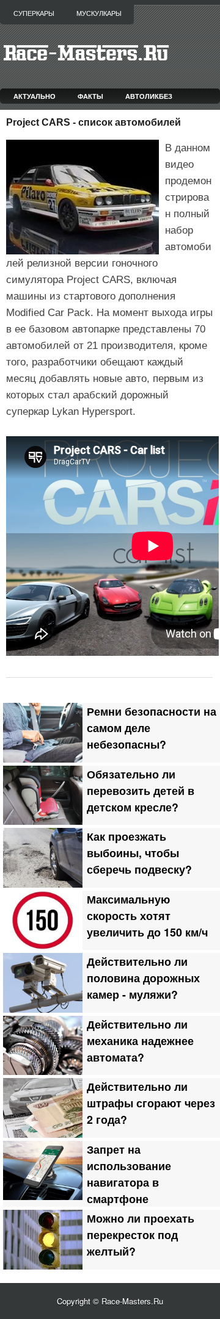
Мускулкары (99, 13)
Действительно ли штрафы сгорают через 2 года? (151, 1103)
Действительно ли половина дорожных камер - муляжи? (143, 978)
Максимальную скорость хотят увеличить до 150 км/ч (147, 915)
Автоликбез (148, 96)
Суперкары (33, 13)
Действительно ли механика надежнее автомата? (140, 1040)
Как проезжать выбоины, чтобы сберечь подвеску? (139, 852)
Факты (90, 96)
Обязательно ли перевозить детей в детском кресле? (140, 790)
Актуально (34, 96)
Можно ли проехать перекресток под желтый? (140, 1234)
